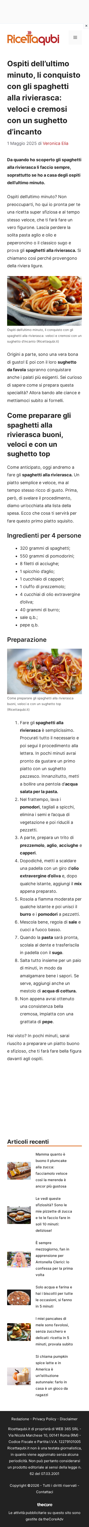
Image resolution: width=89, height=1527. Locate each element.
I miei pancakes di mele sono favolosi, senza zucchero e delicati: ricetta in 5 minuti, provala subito (54, 1331)
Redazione (20, 1419)
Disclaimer (69, 1419)
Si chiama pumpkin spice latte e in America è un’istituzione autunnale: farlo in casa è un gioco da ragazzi (52, 1375)
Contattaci (44, 1492)
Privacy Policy (44, 1419)
